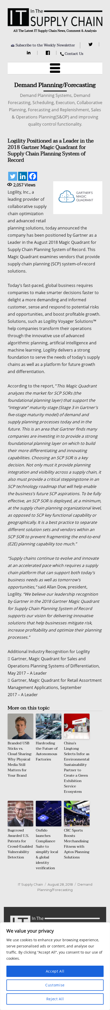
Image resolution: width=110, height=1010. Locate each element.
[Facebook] (48, 53)
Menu (55, 68)
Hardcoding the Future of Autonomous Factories (47, 751)
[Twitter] (91, 44)
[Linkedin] (22, 176)
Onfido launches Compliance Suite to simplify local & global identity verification (47, 849)
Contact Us (74, 54)
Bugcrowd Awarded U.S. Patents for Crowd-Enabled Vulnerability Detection (20, 844)
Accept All (55, 971)
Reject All (55, 998)
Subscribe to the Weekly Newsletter (45, 45)
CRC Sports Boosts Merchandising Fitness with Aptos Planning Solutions (76, 844)
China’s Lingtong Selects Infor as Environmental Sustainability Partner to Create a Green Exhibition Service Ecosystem (76, 767)
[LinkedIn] (29, 53)
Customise (55, 985)
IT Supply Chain (30, 884)
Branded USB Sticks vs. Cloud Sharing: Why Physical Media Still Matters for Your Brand (20, 759)
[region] (55, 966)
